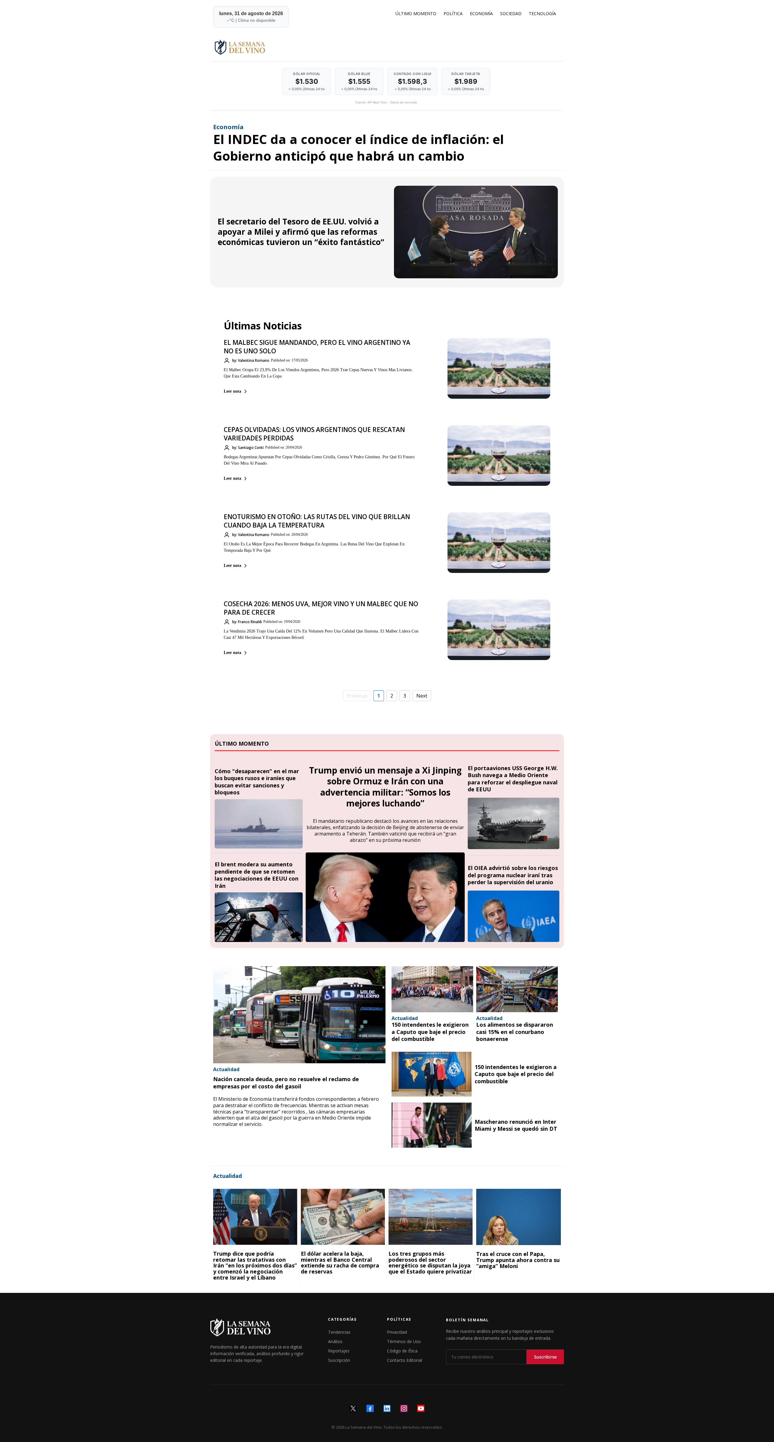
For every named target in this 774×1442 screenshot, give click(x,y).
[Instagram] (403, 1408)
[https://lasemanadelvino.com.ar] (386, 47)
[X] (353, 1408)
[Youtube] (420, 1408)
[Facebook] (370, 1408)
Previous (357, 695)
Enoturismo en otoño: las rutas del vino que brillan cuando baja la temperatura (317, 520)
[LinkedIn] (387, 1408)
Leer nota (232, 391)
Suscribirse (545, 1357)
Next (421, 695)
